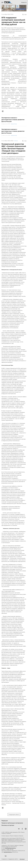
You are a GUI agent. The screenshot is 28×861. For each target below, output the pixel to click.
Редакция (4, 820)
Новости (24, 2)
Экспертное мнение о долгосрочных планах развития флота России (12, 119)
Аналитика (14, 123)
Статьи (16, 140)
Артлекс (22, 859)
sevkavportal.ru (8, 852)
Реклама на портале (7, 825)
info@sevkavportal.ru (10, 848)
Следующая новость (14, 814)
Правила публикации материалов (12, 823)
